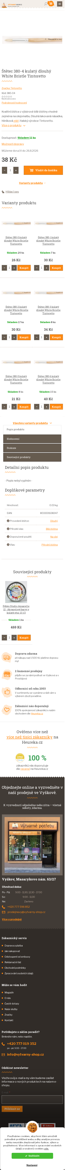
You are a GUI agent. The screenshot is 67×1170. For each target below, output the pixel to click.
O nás (8, 998)
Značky (8, 1014)
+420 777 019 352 (21, 1044)
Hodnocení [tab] (13, 438)
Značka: (12, 88)
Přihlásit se (12, 1109)
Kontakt (9, 1020)
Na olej (54, 536)
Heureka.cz (37, 713)
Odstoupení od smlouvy (17, 956)
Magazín (9, 992)
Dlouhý (54, 520)
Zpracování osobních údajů (19, 973)
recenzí (25, 768)
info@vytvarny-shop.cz (25, 1054)
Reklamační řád (13, 962)
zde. (46, 1148)
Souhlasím (33, 1155)
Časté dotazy (12, 1003)
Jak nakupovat (12, 951)
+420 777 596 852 (18, 906)
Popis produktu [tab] (15, 429)
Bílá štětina (52, 528)
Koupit (24, 267)
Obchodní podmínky (15, 967)
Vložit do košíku (46, 170)
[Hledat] (46, 4)
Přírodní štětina (49, 544)
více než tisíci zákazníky (30, 737)
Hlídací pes (12, 191)
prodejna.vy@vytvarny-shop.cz (26, 912)
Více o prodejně (12, 919)
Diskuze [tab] (11, 448)
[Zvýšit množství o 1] (16, 170)
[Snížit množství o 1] (4, 170)
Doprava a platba (14, 945)
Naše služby (11, 1009)
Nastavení (32, 1165)
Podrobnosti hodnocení (14, 102)
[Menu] (59, 4)
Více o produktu (11, 125)
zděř (16, 120)
